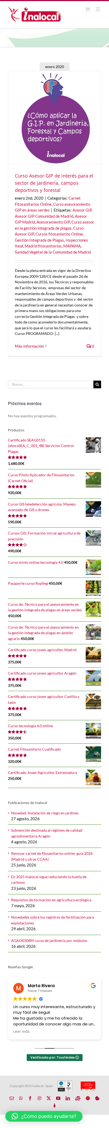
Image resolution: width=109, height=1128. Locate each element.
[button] (44, 1116)
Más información (29, 346)
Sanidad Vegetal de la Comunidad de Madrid (53, 252)
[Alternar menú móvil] (98, 9)
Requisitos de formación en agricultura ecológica (51, 900)
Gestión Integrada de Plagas (39, 240)
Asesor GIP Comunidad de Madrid (44, 216)
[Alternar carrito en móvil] (87, 9)
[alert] (54, 416)
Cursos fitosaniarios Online (59, 234)
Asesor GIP (82, 210)
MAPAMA (72, 245)
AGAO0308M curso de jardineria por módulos (49, 940)
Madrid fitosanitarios (43, 245)
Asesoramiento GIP (53, 222)
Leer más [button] (21, 1031)
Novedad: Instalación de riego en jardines (45, 813)
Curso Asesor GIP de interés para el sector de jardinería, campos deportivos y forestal (54, 182)
